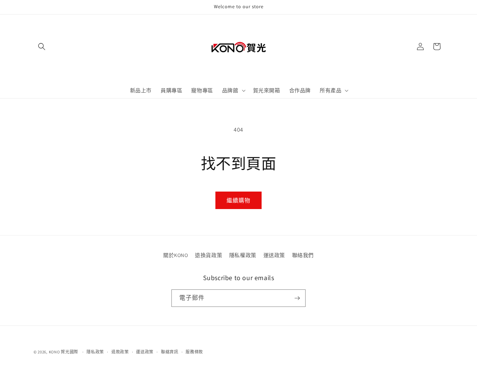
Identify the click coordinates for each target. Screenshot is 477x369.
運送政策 (274, 255)
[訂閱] (297, 298)
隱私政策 (95, 351)
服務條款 (194, 351)
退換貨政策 (208, 255)
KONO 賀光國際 (63, 351)
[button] (42, 46)
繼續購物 (238, 200)
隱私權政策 (242, 255)
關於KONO (175, 255)
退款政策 (120, 351)
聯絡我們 (303, 255)
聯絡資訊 (170, 351)
